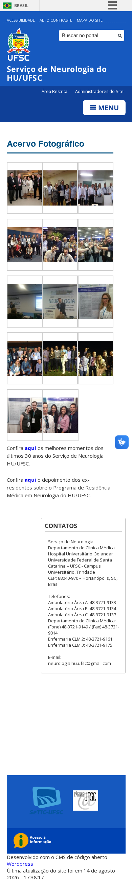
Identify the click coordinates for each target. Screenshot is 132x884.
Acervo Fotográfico (45, 143)
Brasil (21, 5)
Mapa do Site (90, 20)
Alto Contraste (56, 20)
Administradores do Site (99, 91)
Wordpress (20, 863)
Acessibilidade (21, 20)
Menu (107, 107)
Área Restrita (55, 91)
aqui (30, 448)
